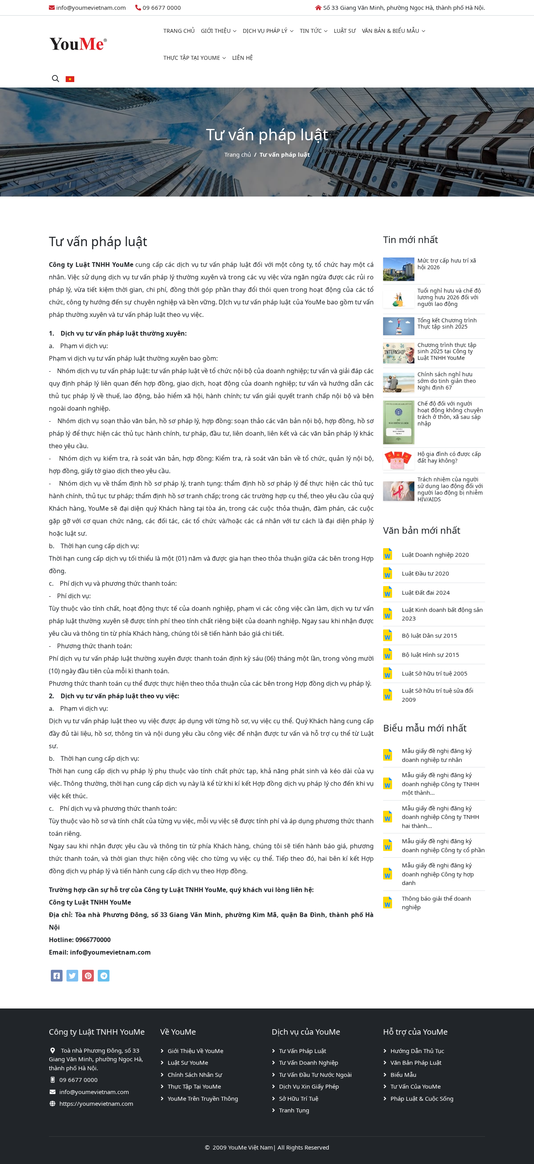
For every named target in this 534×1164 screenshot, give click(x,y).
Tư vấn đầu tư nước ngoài (315, 1074)
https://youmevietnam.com (96, 1103)
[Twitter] (72, 976)
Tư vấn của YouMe (416, 1086)
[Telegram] (103, 976)
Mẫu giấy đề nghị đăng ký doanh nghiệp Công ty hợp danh (438, 874)
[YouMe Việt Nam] (78, 43)
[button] (70, 78)
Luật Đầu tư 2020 (425, 573)
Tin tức (311, 30)
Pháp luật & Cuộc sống (422, 1098)
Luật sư (345, 30)
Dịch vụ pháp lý (265, 30)
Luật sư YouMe (188, 1062)
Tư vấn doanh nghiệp (308, 1062)
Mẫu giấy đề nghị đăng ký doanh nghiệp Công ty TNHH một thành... (440, 783)
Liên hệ (242, 57)
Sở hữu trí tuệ (298, 1098)
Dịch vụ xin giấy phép (309, 1086)
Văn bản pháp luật (416, 1062)
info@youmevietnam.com (91, 7)
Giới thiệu (216, 30)
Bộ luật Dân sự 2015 (429, 635)
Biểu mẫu (403, 1074)
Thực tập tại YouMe (191, 57)
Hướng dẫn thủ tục (417, 1051)
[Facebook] (57, 976)
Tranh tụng (294, 1110)
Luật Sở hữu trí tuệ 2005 (435, 673)
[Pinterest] (88, 976)
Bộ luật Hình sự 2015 (430, 654)
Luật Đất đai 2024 (426, 592)
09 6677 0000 (162, 7)
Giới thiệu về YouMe (195, 1051)
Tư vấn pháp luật (302, 1051)
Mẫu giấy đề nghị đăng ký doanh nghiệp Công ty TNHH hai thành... (440, 817)
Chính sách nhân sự (195, 1074)
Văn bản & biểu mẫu (390, 30)
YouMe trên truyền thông (203, 1098)
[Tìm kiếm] (56, 79)
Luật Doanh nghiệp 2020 (435, 554)
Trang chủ (179, 30)
